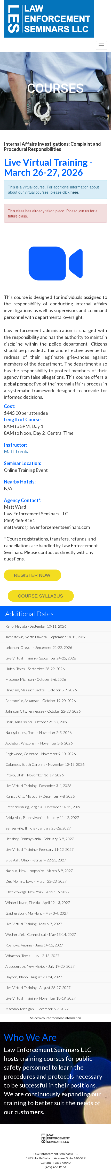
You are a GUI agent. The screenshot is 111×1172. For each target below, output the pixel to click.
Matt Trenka (16, 451)
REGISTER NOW (32, 575)
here (74, 192)
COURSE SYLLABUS (40, 596)
